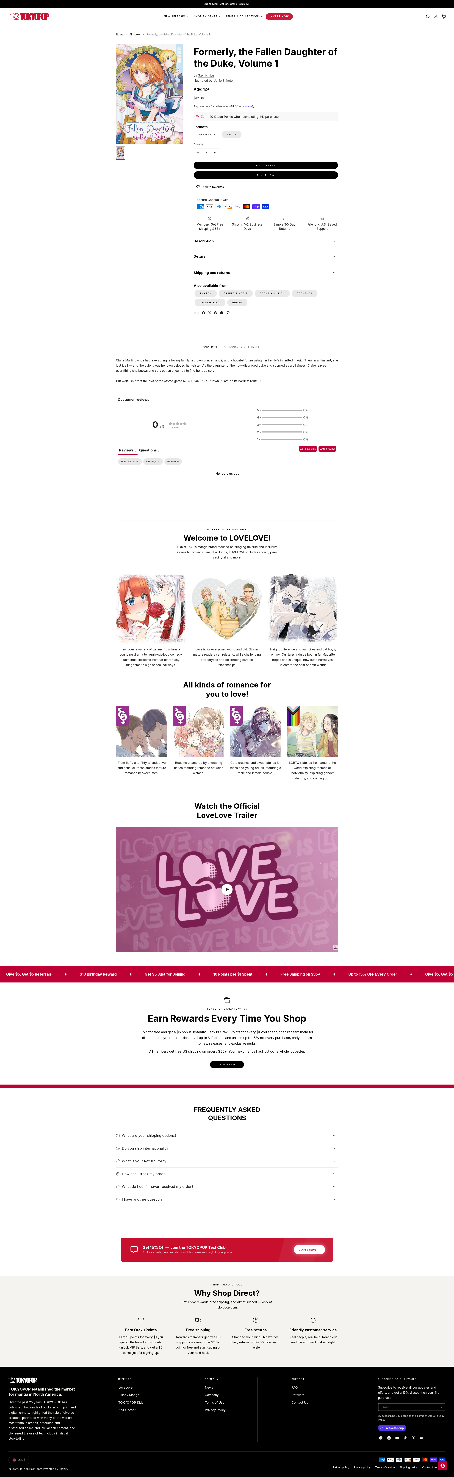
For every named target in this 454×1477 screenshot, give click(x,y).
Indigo (237, 302)
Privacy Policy (215, 1410)
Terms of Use (214, 1402)
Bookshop (304, 293)
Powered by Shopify (55, 1469)
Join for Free (225, 1064)
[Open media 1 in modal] (175, 51)
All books (135, 34)
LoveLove (125, 1387)
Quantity (199, 144)
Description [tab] (206, 347)
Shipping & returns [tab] (241, 347)
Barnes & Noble (236, 293)
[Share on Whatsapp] (221, 313)
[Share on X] (209, 313)
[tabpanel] (227, 485)
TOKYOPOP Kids (130, 1402)
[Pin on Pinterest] (215, 313)
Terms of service (385, 1467)
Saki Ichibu (206, 75)
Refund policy (341, 1467)
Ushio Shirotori (223, 80)
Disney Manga (128, 1395)
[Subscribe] (440, 1406)
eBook (231, 134)
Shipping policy (409, 1467)
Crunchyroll (210, 302)
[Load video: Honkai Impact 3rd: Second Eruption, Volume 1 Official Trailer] (227, 889)
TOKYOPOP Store (31, 1469)
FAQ (295, 1387)
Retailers (298, 1395)
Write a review (327, 449)
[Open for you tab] (442, 1465)
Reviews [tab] (127, 450)
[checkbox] (173, 461)
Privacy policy (362, 1467)
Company (212, 1395)
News (209, 1387)
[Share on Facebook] (203, 313)
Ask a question (308, 449)
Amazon (206, 293)
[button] (427, 16)
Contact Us (300, 1402)
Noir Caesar (126, 1410)
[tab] (149, 450)
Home (119, 34)
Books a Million (272, 293)
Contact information (433, 1467)
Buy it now (266, 175)
